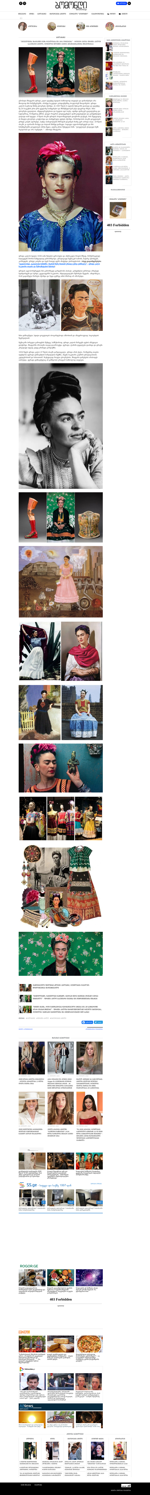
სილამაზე (41, 14)
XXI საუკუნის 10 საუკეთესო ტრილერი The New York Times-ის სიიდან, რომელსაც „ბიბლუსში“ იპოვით (121, 66)
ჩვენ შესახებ (26, 1485)
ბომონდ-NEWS (97, 1439)
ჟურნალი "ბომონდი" (78, 14)
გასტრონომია (97, 14)
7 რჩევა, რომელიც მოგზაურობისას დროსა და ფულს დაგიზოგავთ (120, 84)
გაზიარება (89, 1022)
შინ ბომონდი (92, 26)
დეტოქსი (61, 26)
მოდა (31, 14)
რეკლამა (38, 1485)
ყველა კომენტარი (26, 1029)
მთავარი (22, 14)
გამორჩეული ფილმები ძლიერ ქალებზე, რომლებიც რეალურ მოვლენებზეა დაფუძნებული (61, 986)
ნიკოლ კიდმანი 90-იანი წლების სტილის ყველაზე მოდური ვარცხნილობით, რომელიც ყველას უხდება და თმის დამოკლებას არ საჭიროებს (89, 1083)
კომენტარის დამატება (94, 1029)
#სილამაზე (30, 1018)
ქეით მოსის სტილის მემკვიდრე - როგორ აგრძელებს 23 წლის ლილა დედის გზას (31, 1081)
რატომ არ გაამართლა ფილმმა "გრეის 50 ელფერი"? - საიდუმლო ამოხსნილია (121, 150)
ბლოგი (122, 3)
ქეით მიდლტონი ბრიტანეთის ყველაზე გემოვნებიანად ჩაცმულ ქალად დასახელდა (30, 1131)
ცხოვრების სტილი (58, 14)
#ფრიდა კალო (42, 1018)
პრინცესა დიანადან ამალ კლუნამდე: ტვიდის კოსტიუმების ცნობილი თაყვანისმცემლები (121, 46)
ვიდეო (124, 14)
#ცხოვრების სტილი (58, 1018)
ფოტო (113, 14)
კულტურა (32, 26)
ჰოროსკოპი (120, 26)
